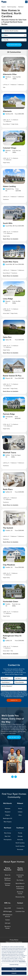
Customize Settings (14, 964)
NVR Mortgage (7, 911)
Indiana (20, 811)
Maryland (7, 811)
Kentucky (20, 839)
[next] (15, 777)
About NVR (7, 908)
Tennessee (20, 849)
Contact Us (20, 908)
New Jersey (7, 833)
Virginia (7, 815)
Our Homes (20, 880)
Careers (7, 919)
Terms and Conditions (19, 696)
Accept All (14, 973)
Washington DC (7, 818)
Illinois (20, 808)
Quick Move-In (20, 883)
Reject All (14, 968)
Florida (20, 833)
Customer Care (20, 911)
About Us (7, 875)
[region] (14, 959)
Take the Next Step (14, 737)
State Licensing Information (14, 942)
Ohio (20, 815)
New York (7, 836)
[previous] (12, 777)
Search (3, 6)
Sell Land (7, 923)
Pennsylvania (7, 839)
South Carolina (20, 846)
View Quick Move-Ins (14, 44)
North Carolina (11, 6)
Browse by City (20, 897)
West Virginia (7, 821)
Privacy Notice (9, 696)
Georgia (20, 836)
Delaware (7, 808)
